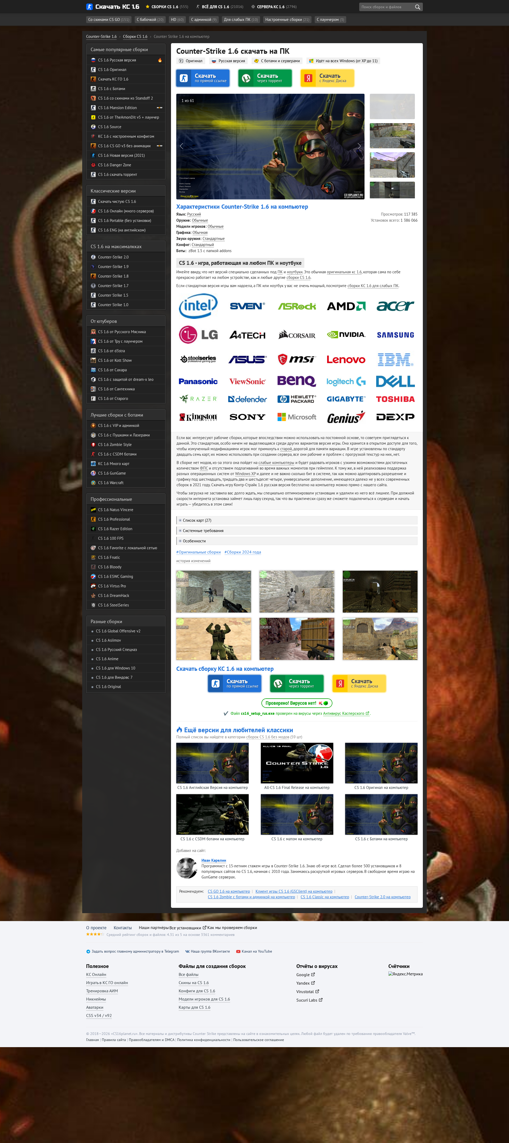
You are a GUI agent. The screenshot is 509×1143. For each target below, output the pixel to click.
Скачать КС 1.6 (117, 6)
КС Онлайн (96, 974)
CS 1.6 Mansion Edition (117, 107)
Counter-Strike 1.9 (113, 266)
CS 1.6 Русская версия (117, 59)
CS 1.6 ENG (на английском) (122, 230)
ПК (280, 271)
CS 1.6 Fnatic (109, 557)
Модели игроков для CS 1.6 (204, 999)
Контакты (123, 927)
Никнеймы (96, 999)
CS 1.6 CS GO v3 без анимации (124, 145)
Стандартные (214, 238)
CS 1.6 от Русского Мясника (122, 331)
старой (286, 448)
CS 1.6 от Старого (113, 398)
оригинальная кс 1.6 (344, 271)
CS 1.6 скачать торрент (117, 174)
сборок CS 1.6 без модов (267, 736)
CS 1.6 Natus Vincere (115, 509)
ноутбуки (294, 271)
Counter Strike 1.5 (113, 295)
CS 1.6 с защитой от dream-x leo (125, 379)
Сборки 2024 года (244, 552)
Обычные (200, 220)
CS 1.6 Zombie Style (115, 444)
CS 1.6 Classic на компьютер (325, 896)
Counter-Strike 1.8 (113, 276)
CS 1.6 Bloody (109, 566)
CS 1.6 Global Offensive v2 (118, 630)
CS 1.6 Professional (114, 519)
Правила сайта (114, 1039)
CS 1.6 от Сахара (112, 369)
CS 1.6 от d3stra (111, 350)
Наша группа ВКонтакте (210, 951)
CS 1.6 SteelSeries (113, 605)
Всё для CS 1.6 (215, 6)
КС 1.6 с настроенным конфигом (126, 136)
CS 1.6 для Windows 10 (115, 668)
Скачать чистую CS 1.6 (117, 201)
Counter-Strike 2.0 (113, 257)
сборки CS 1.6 (298, 277)
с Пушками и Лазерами (129, 434)
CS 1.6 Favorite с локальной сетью (127, 547)
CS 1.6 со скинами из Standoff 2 (125, 98)
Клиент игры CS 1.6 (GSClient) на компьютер (294, 891)
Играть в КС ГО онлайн (107, 982)
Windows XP (245, 473)
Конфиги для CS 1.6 (197, 990)
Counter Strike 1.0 (113, 304)
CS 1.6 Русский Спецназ (116, 649)
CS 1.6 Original (108, 686)
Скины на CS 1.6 (194, 982)
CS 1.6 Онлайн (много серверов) (126, 210)
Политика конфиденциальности (203, 1039)
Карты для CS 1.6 (194, 1007)
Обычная (200, 232)
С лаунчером (330, 19)
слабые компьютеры (276, 462)
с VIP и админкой (124, 425)
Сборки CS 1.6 (165, 6)
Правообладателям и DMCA (151, 1039)
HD (177, 19)
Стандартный (203, 244)
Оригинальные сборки (200, 552)
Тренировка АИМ (102, 990)
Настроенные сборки (287, 19)
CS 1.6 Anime (107, 658)
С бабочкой (150, 19)
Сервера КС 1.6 (271, 6)
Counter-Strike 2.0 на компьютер (383, 896)
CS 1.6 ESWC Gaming (115, 576)
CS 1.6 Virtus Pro (112, 585)
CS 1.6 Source (109, 126)
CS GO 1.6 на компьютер (229, 891)
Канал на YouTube (257, 951)
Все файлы (189, 974)
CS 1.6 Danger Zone (114, 164)
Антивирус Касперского (343, 713)
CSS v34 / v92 (99, 1015)
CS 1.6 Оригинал (112, 69)
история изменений (193, 560)
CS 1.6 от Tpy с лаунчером (120, 341)
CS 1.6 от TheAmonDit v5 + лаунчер (128, 117)
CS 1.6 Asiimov (108, 640)
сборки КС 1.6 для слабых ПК (373, 285)
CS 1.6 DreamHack (113, 595)
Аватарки (94, 1007)
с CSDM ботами (123, 454)
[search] (417, 7)
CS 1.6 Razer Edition (115, 528)
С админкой (204, 19)
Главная (92, 1039)
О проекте (96, 927)
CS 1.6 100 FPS (111, 538)
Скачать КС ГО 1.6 (113, 79)
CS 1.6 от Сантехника (116, 388)
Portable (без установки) (130, 220)
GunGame (117, 473)
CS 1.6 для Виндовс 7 (114, 677)
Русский (194, 214)
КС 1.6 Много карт (113, 463)
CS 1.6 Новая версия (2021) (121, 155)
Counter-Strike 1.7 (113, 285)
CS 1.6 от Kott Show (115, 360)
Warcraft (116, 482)
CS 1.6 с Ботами (111, 88)
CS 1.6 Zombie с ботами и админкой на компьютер (251, 896)
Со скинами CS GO (108, 19)
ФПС (204, 468)
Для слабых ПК (241, 19)
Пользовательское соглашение (258, 1039)
